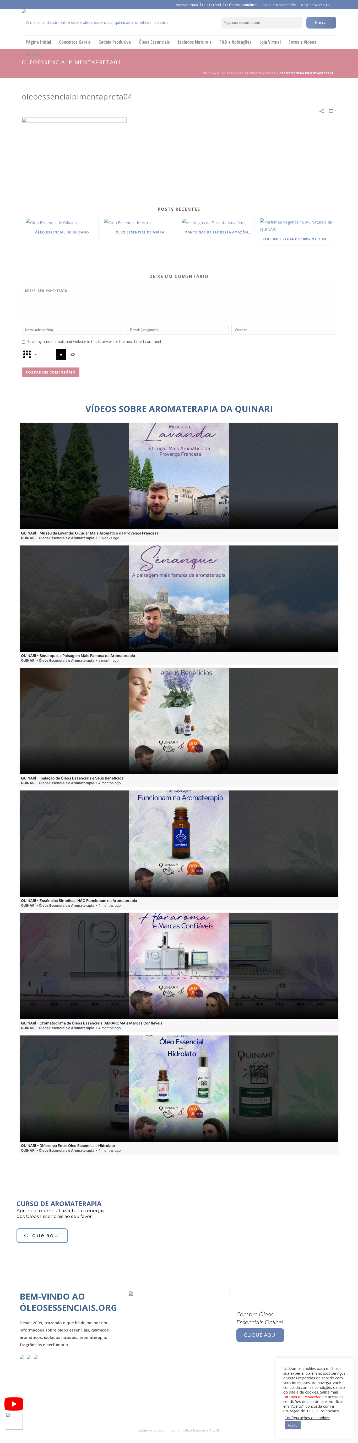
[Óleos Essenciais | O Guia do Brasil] (103, 22)
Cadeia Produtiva (115, 42)
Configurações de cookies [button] (307, 1417)
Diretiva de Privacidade (303, 1396)
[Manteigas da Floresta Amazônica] (218, 222)
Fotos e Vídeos (302, 42)
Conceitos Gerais (75, 42)
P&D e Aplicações (235, 42)
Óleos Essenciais (154, 42)
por (174, 1430)
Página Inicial (38, 42)
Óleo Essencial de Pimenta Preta (246, 73)
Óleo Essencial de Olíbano (62, 232)
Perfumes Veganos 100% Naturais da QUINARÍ (297, 239)
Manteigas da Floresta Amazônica (219, 232)
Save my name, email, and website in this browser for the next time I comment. (94, 341)
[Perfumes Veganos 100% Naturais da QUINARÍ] (296, 225)
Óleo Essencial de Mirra (140, 232)
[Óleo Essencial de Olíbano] (62, 222)
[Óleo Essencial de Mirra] (140, 222)
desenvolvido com (152, 1430)
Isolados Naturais (194, 42)
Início (208, 73)
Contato (33, 54)
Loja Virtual (270, 42)
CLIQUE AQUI (260, 1335)
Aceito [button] (292, 1425)
